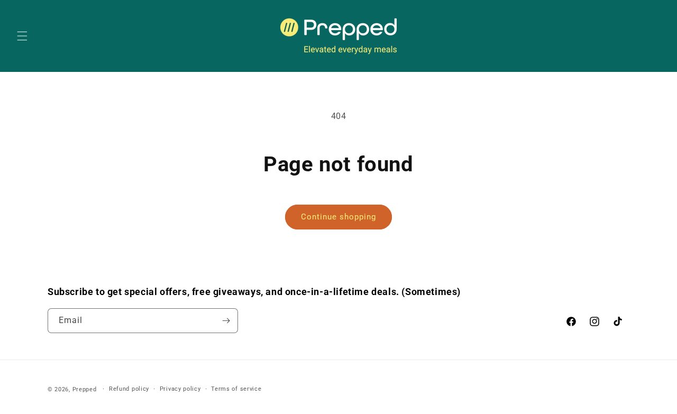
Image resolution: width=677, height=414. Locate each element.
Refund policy (129, 388)
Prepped (84, 389)
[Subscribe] (225, 320)
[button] (22, 36)
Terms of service (236, 388)
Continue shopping (338, 217)
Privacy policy (180, 388)
